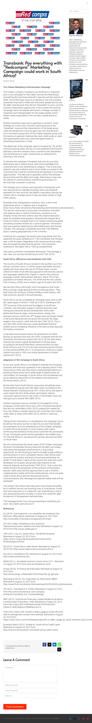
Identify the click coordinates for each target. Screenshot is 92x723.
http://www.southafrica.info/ (16, 556)
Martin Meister (10, 81)
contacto (56, 718)
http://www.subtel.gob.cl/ (25, 529)
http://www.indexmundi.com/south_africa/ (34, 549)
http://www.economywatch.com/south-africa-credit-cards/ (30, 630)
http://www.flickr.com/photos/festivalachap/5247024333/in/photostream (38, 208)
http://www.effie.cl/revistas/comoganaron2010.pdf (27, 519)
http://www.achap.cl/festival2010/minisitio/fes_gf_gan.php (31, 574)
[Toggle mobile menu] (87, 3)
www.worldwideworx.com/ (39, 564)
